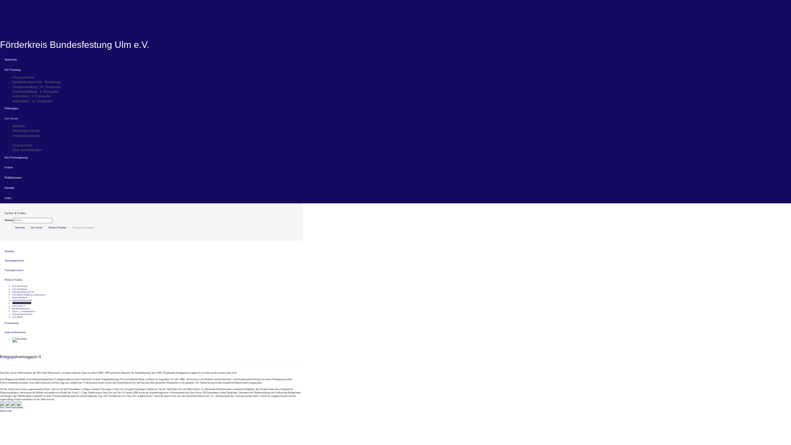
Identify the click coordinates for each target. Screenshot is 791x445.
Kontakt (10, 187)
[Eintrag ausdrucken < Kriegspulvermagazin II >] (19, 339)
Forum (9, 167)
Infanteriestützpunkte (22, 300)
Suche (8, 23)
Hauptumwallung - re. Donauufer (36, 87)
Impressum (11, 33)
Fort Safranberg (19, 286)
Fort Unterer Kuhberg (22, 314)
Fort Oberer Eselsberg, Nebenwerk (28, 295)
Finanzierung (22, 145)
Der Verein (11, 118)
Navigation (5, 52)
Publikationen (13, 177)
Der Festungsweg (16, 157)
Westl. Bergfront (19, 297)
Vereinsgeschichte (26, 131)
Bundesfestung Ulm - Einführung (36, 82)
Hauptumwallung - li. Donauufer (35, 91)
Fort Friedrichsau (20, 289)
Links (8, 198)
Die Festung (12, 69)
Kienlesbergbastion (21, 308)
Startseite (11, 59)
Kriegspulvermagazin (21, 303)
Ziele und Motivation (27, 150)
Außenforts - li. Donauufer (31, 96)
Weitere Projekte (24, 140)
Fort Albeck (17, 317)
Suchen (9, 220)
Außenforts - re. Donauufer (32, 101)
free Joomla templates (11, 407)
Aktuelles (19, 126)
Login (7, 14)
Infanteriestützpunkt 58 (23, 292)
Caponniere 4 (18, 306)
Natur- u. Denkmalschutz (23, 311)
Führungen (11, 108)
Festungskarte (23, 77)
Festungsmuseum (26, 136)
